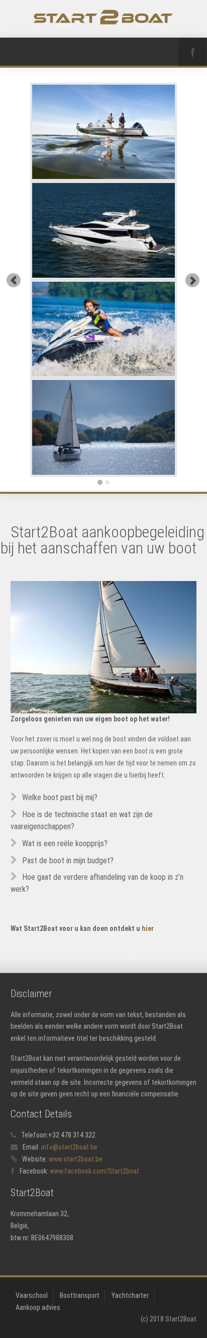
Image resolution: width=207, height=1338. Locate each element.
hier (148, 928)
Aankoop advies (38, 1307)
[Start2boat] (104, 17)
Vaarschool (32, 1295)
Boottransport (79, 1295)
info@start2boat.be (69, 1147)
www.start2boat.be (75, 1159)
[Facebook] (192, 52)
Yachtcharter (130, 1295)
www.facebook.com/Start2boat (94, 1171)
